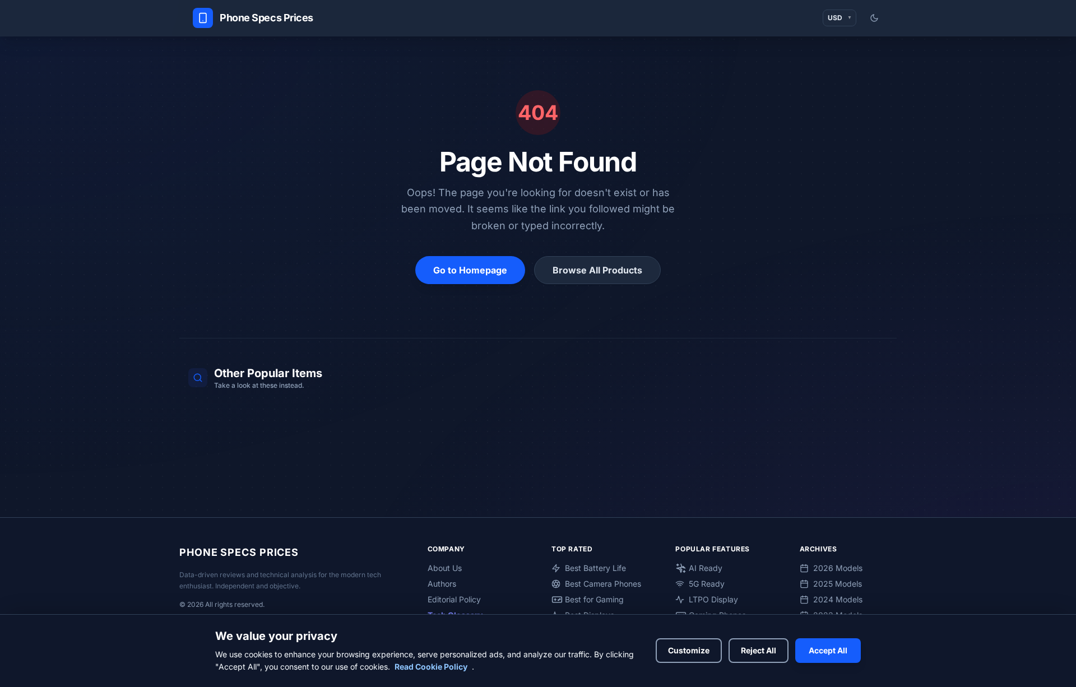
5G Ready (707, 583)
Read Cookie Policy (431, 666)
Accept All (828, 650)
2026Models (837, 568)
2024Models (837, 599)
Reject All (758, 650)
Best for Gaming (594, 599)
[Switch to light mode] (874, 18)
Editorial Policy (454, 599)
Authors (442, 583)
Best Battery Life (595, 568)
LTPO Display (713, 599)
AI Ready (705, 568)
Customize (688, 650)
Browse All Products (597, 270)
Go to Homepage (470, 270)
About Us (445, 568)
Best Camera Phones (603, 583)
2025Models (837, 583)
